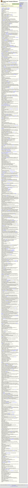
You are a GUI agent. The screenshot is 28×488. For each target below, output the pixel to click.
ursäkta (12, 407)
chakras (6, 33)
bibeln (8, 190)
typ (10, 26)
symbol (7, 296)
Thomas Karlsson (9, 150)
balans (9, 62)
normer (16, 457)
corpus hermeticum (10, 180)
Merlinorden (8, 183)
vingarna (13, 414)
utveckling (7, 300)
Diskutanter (21, 5)
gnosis (16, 175)
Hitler (8, 398)
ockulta (7, 275)
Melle (2, 343)
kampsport (6, 57)
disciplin (5, 40)
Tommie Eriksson (21, 3)
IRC (5, 19)
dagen (2, 336)
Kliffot (17, 349)
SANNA (12, 176)
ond (16, 261)
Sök (15, 486)
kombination (16, 37)
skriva (10, 43)
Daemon (13, 350)
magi (11, 14)
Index (14, 486)
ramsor (2, 215)
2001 (14, 92)
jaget (4, 392)
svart (8, 249)
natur (10, 207)
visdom (6, 290)
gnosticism (2, 174)
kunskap (17, 176)
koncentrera (6, 469)
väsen (3, 350)
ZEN (15, 55)
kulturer (7, 32)
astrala (13, 370)
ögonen (4, 393)
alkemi (8, 87)
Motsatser (7, 157)
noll (1, 309)
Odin (7, 259)
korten (8, 303)
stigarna (12, 172)
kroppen (16, 62)
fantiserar (15, 115)
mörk (14, 417)
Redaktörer (21, 6)
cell (13, 470)
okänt (15, 389)
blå (13, 240)
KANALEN (2, 128)
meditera (16, 260)
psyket (13, 62)
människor (7, 248)
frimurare (11, 254)
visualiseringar (12, 65)
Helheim (8, 81)
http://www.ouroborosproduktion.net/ (5, 105)
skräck (7, 261)
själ (16, 220)
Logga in (12, 486)
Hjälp (16, 486)
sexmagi (7, 39)
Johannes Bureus (11, 439)
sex (4, 35)
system (6, 371)
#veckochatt (8, 8)
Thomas (16, 95)
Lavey (12, 368)
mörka (3, 56)
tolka (7, 279)
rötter (14, 185)
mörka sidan (16, 125)
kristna (15, 193)
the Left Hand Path (12, 46)
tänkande (13, 220)
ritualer (5, 67)
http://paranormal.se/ (8, 152)
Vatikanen (13, 249)
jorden (11, 431)
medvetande (5, 149)
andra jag (13, 450)
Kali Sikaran (14, 74)
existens (2, 149)
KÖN (10, 116)
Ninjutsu (7, 51)
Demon (15, 350)
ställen (4, 456)
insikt (3, 290)
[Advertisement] (23, 18)
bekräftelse (9, 210)
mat (11, 191)
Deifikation (9, 149)
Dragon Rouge (15, 151)
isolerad (12, 470)
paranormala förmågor (12, 171)
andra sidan (2, 176)
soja (4, 268)
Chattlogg (2, 4)
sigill (1, 362)
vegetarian (13, 250)
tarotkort (9, 279)
